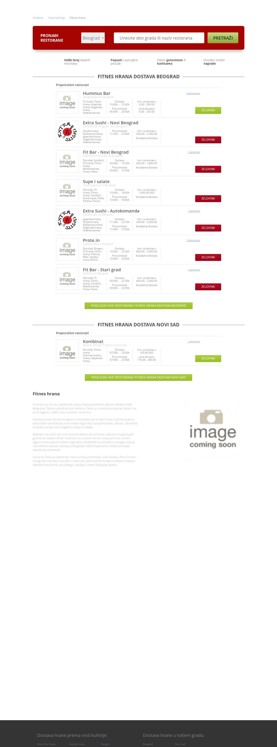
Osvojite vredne (214, 61)
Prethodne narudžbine (176, 6)
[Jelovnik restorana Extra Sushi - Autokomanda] (67, 220)
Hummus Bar (97, 93)
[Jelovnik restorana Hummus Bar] (67, 102)
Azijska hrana (76, 744)
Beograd (148, 744)
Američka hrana (46, 744)
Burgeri (105, 744)
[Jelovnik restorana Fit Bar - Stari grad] (67, 279)
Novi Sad (180, 744)
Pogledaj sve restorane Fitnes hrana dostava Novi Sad (138, 377)
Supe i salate (96, 181)
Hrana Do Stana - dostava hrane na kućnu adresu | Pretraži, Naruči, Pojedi (45, 6)
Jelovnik (208, 110)
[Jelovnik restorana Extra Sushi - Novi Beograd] (67, 132)
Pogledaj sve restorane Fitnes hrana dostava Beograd (138, 305)
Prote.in (91, 240)
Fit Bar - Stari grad (102, 270)
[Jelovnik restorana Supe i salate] (67, 190)
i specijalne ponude (124, 61)
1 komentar (194, 152)
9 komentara (193, 93)
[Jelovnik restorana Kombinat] (67, 350)
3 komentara (193, 240)
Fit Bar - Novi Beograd (106, 152)
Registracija (206, 6)
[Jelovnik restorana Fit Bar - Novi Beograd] (67, 161)
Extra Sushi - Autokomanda (111, 211)
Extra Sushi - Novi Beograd (110, 123)
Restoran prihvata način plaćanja (217, 104)
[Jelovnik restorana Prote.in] (67, 249)
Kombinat (93, 341)
